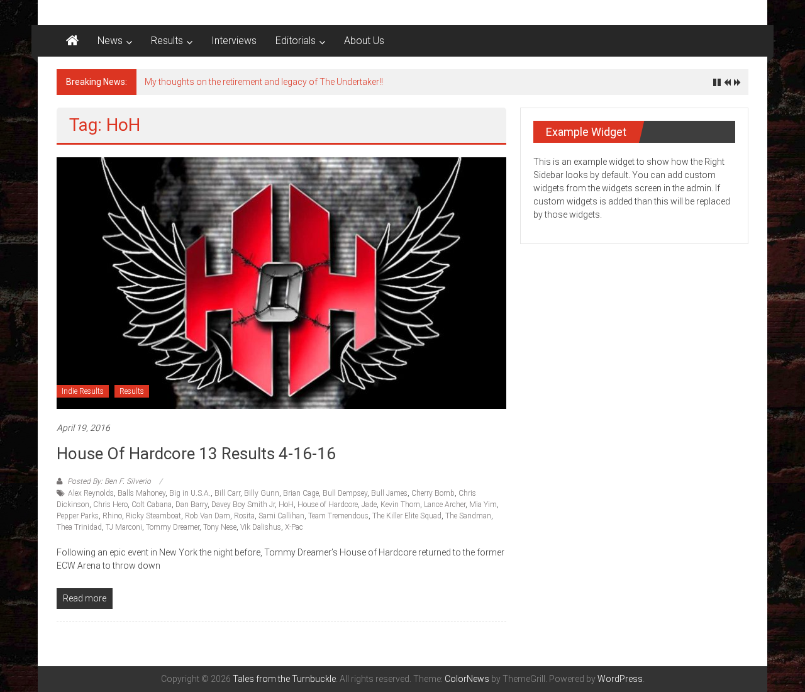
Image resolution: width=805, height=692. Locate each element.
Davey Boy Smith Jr (243, 504)
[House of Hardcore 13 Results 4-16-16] (281, 282)
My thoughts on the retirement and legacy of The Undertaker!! (264, 82)
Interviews (234, 41)
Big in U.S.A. (190, 493)
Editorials (295, 41)
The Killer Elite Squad (406, 515)
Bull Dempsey (345, 493)
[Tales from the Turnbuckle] (72, 41)
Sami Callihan (281, 515)
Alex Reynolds (91, 493)
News (110, 41)
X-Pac (294, 527)
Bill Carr (227, 493)
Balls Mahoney (141, 493)
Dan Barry (191, 504)
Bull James (389, 493)
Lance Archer (444, 504)
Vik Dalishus (260, 527)
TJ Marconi (124, 527)
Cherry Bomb (433, 493)
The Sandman (468, 515)
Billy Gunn (261, 493)
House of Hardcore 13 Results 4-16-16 (196, 453)
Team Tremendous (338, 515)
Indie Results (83, 391)
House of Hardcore (327, 504)
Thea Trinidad (79, 527)
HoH (286, 504)
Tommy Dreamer (172, 527)
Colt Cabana (151, 504)
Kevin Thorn (400, 504)
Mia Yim (483, 504)
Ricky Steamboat (153, 515)
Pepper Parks (78, 515)
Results (167, 41)
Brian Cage (301, 493)
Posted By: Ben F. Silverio (109, 481)
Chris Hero (110, 504)
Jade (369, 504)
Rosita (244, 515)
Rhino (112, 515)
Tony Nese (219, 527)
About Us (364, 41)
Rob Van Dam (207, 515)
